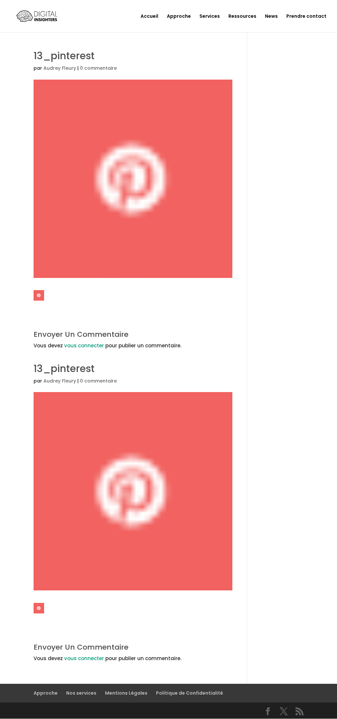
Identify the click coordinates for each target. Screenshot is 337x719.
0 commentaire (98, 68)
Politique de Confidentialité (189, 693)
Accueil (149, 16)
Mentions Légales (126, 693)
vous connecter (84, 345)
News (271, 16)
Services (209, 16)
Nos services (81, 693)
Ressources (242, 16)
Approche (179, 16)
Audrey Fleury (59, 68)
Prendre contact (306, 16)
